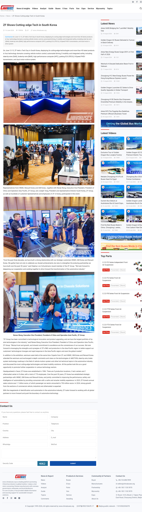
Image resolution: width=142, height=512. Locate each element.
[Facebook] (137, 2)
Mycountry (100, 8)
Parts (71, 8)
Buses (58, 8)
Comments (45, 499)
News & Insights (23, 8)
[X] (141, 2)
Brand (123, 270)
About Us (95, 499)
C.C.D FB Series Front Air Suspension (115, 294)
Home (2, 16)
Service (91, 8)
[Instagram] (19, 498)
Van (77, 8)
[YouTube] (15, 498)
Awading (69, 499)
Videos (35, 8)
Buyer (94, 480)
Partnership (96, 488)
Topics (109, 8)
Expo (83, 8)
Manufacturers (97, 484)
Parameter (115, 270)
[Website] (133, 2)
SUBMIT (73, 463)
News (8, 16)
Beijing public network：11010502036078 (114, 506)
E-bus (65, 8)
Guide (50, 8)
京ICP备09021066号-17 (85, 506)
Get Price (106, 270)
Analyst (43, 8)
